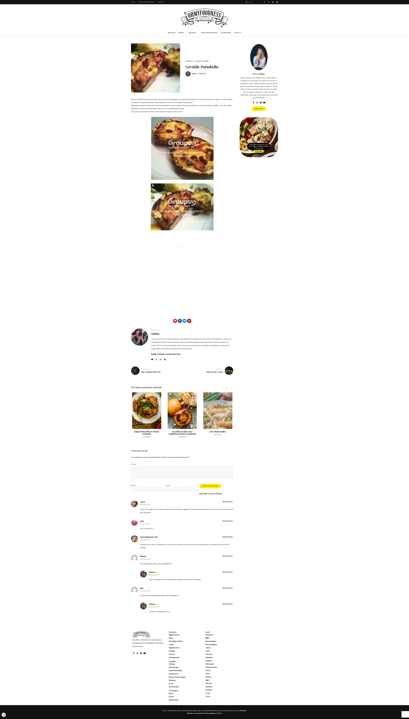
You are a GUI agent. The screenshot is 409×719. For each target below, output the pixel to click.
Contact (161, 2)
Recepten (171, 33)
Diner (206, 61)
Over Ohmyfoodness (146, 2)
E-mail (168, 485)
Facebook (157, 359)
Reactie (134, 464)
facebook (264, 2)
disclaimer (243, 711)
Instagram (161, 359)
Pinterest (165, 359)
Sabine (194, 74)
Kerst (171, 693)
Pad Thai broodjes (218, 431)
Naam (133, 485)
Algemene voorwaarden (195, 713)
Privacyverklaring (210, 713)
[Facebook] (180, 321)
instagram (268, 2)
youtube (277, 2)
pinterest (273, 2)
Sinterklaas (173, 700)
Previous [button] (227, 388)
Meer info (259, 108)
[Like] (175, 321)
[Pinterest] (189, 321)
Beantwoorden (227, 502)
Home (133, 2)
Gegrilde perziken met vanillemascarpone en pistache (182, 432)
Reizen (181, 33)
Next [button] (231, 388)
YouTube (152, 359)
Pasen (171, 696)
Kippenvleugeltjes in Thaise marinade (146, 432)
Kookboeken (226, 33)
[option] (146, 415)
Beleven (192, 33)
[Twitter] (184, 321)
